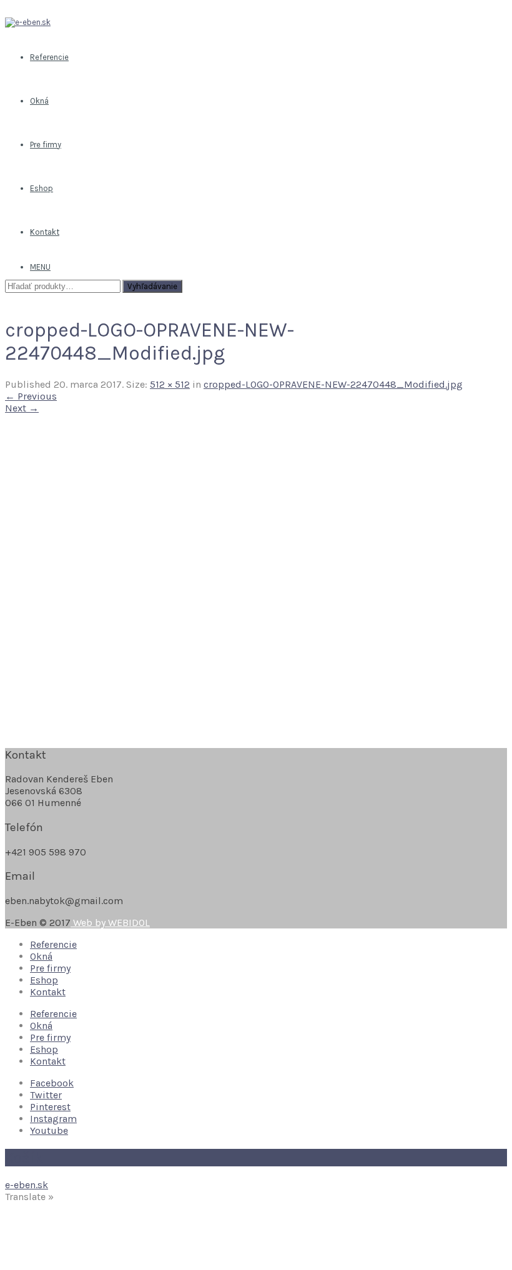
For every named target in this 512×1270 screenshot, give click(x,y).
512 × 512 (170, 384)
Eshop (44, 980)
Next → (22, 408)
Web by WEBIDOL (110, 922)
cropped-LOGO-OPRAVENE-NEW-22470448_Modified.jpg (333, 384)
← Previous (31, 396)
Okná (41, 956)
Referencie (53, 944)
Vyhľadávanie (152, 286)
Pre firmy (50, 968)
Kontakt (48, 992)
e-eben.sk (26, 1185)
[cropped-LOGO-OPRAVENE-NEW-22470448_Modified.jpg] (165, 730)
